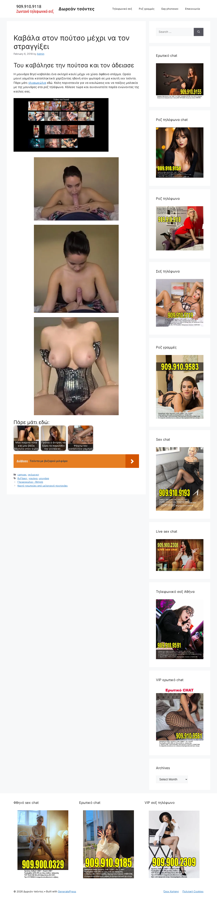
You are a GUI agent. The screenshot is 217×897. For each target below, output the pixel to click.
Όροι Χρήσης (171, 891)
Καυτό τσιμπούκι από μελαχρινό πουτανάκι (42, 485)
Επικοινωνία (192, 8)
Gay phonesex (169, 8)
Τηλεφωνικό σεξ (122, 8)
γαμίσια (33, 478)
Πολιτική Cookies (192, 891)
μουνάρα (44, 478)
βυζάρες (22, 478)
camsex (21, 474)
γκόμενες (33, 474)
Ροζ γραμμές (146, 8)
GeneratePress (67, 891)
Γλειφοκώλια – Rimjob (30, 481)
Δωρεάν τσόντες (76, 8)
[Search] (198, 32)
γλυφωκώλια (37, 82)
